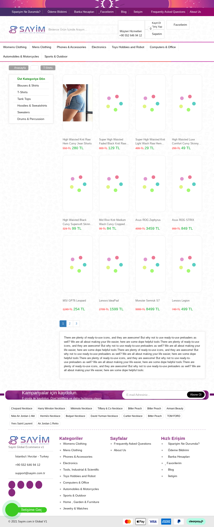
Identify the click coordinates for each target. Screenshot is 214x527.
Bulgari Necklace (75, 416)
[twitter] (38, 485)
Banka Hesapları (83, 11)
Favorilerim (106, 11)
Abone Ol (195, 394)
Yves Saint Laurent (21, 423)
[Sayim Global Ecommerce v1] (30, 440)
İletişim (138, 11)
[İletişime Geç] (12, 510)
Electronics (70, 463)
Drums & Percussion (30, 119)
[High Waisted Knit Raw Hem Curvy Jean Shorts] (78, 103)
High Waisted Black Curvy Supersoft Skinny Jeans (77, 222)
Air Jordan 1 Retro (48, 423)
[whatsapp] (11, 485)
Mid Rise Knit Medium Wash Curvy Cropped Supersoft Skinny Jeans (113, 222)
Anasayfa (20, 67)
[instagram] (11, 493)
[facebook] (20, 485)
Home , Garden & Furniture (81, 502)
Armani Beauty (175, 408)
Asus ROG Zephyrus (148, 219)
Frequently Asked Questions (168, 11)
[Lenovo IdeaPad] (114, 264)
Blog (123, 11)
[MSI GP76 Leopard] (78, 264)
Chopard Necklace (21, 408)
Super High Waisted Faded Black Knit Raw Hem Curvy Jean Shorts (113, 141)
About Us (195, 11)
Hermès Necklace (50, 416)
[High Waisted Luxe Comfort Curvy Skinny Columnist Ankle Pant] (187, 103)
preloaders (186, 337)
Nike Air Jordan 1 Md (23, 416)
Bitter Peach (135, 408)
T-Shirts (48, 67)
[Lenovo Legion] (187, 264)
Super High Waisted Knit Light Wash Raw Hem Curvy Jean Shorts (150, 141)
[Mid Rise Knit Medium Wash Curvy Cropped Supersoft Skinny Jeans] (114, 183)
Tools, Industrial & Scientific (81, 469)
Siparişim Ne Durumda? (25, 11)
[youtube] (29, 485)
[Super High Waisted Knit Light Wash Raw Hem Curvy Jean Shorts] (150, 103)
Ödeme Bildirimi (57, 11)
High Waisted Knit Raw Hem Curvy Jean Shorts (77, 141)
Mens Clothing (72, 450)
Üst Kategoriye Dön (31, 78)
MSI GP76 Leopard (74, 300)
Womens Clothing (75, 443)
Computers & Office (76, 482)
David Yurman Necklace (104, 416)
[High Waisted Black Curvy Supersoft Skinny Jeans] (78, 183)
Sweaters (23, 112)
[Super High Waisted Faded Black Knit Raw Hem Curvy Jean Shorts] (114, 103)
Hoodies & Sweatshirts (32, 105)
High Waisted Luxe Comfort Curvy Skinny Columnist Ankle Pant (185, 141)
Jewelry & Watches (75, 508)
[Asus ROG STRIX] (187, 183)
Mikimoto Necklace (81, 408)
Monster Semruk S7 (147, 300)
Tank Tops (24, 99)
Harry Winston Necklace (51, 408)
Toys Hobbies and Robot (79, 476)
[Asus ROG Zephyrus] (150, 183)
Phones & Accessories (77, 456)
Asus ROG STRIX (183, 219)
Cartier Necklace (133, 416)
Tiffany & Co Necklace (110, 408)
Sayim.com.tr (26, 521)
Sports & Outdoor (74, 495)
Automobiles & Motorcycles (81, 489)
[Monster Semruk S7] (150, 264)
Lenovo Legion (181, 300)
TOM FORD (173, 416)
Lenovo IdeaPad (109, 300)
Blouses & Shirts (28, 85)
